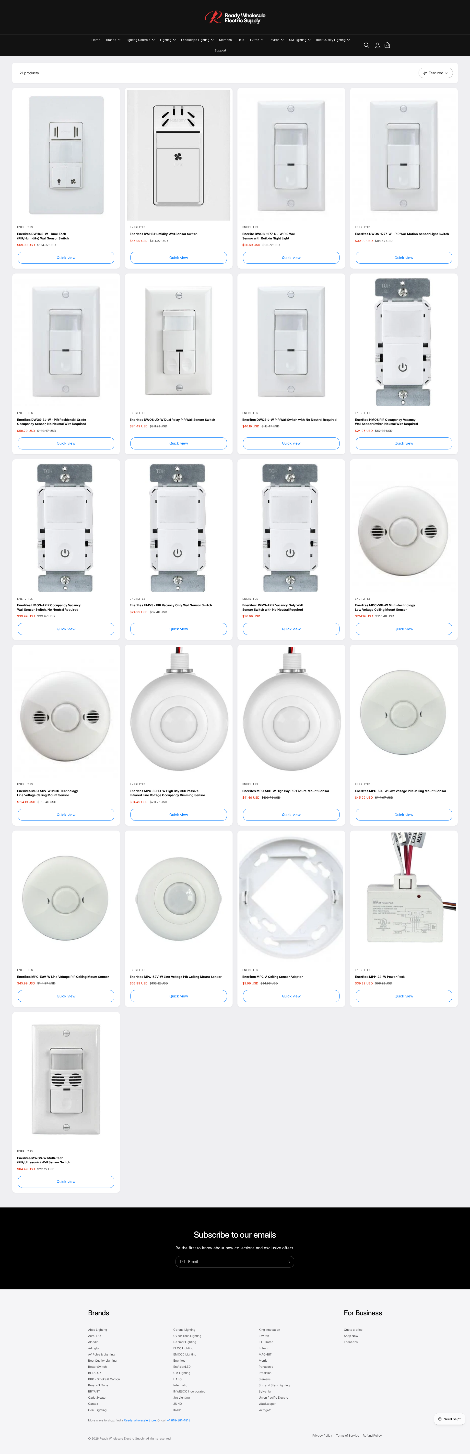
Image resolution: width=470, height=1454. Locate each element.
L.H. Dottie (266, 1342)
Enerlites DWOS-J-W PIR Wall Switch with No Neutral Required (289, 420)
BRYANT (94, 1391)
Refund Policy (372, 1435)
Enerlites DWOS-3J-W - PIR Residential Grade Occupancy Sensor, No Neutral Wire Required (51, 422)
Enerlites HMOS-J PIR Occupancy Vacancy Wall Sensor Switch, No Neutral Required (49, 607)
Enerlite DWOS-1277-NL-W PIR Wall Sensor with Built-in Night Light (268, 236)
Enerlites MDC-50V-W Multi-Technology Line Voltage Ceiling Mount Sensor (47, 793)
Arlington (94, 1348)
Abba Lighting (97, 1329)
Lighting (166, 40)
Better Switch (97, 1366)
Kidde (177, 1410)
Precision (265, 1373)
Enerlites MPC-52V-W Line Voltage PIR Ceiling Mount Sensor (176, 977)
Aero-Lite (94, 1336)
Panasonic (266, 1366)
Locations (350, 1342)
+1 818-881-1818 (178, 1420)
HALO (177, 1379)
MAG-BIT (265, 1354)
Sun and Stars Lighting (274, 1385)
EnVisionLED (181, 1366)
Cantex (93, 1403)
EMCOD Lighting (184, 1354)
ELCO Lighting (183, 1348)
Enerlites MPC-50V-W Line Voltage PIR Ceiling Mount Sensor (63, 977)
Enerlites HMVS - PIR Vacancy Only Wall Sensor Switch (171, 605)
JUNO (177, 1403)
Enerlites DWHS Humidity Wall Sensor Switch (164, 234)
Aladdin (93, 1342)
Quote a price (353, 1329)
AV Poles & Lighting (101, 1354)
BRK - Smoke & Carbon (104, 1379)
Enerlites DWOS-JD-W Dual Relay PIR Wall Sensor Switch (172, 420)
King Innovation (269, 1329)
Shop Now (351, 1336)
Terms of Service (347, 1435)
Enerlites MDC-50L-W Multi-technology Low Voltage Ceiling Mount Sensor (385, 607)
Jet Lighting (181, 1397)
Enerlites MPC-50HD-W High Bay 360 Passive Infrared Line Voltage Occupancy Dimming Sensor (167, 793)
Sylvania (265, 1391)
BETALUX (94, 1373)
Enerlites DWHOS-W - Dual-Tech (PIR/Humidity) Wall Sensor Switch (43, 236)
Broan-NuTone (98, 1385)
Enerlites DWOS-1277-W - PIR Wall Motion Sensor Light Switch (402, 234)
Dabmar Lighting (184, 1342)
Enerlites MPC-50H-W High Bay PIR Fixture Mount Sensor (285, 791)
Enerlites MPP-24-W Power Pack (380, 977)
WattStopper (267, 1403)
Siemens (264, 1379)
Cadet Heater (97, 1397)
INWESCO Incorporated (189, 1391)
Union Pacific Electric (273, 1397)
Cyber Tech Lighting (187, 1336)
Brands (111, 40)
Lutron (254, 40)
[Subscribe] (288, 1261)
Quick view (66, 257)
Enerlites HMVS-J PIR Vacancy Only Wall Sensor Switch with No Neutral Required (272, 607)
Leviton (274, 40)
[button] (113, 40)
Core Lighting (97, 1410)
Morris (263, 1360)
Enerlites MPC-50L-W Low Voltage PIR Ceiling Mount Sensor (400, 791)
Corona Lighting (184, 1329)
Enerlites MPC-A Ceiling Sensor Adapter (272, 977)
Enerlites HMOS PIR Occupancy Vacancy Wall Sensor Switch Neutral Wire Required (386, 422)
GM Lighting (297, 40)
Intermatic (180, 1385)
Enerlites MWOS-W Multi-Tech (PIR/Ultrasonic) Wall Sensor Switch (43, 1160)
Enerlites (179, 1360)
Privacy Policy (322, 1435)
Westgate (265, 1410)
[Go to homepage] (235, 17)
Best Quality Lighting (331, 40)
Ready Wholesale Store (140, 1420)
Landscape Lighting (195, 40)
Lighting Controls (138, 40)
